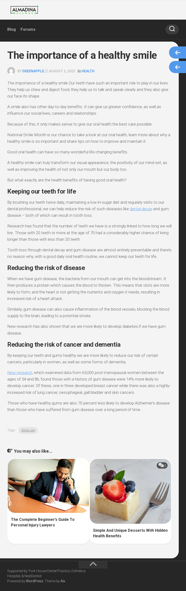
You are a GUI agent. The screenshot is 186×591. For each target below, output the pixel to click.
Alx (63, 581)
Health (88, 71)
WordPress (34, 581)
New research (19, 372)
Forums (28, 29)
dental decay (141, 208)
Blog (11, 29)
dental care (28, 430)
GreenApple (33, 71)
